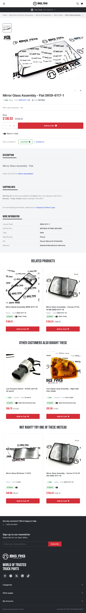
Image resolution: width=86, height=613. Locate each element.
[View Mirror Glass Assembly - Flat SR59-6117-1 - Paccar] (7, 27)
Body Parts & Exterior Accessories (21, 15)
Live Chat (24, 142)
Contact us (40, 142)
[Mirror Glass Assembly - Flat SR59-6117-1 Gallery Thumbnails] (7, 32)
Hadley (48, 313)
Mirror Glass (58, 15)
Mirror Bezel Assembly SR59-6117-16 (22, 307)
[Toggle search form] (77, 3)
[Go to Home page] (40, 3)
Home (5, 15)
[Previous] (75, 91)
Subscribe (55, 544)
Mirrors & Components (44, 15)
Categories (7, 585)
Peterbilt (16, 397)
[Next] (80, 91)
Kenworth (57, 397)
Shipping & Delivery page (45, 207)
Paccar (11, 100)
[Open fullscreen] (48, 58)
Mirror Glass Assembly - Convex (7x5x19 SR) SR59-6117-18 (62, 308)
